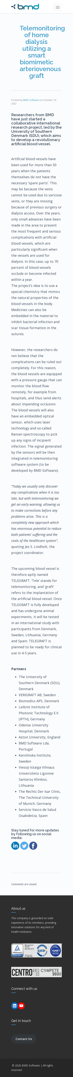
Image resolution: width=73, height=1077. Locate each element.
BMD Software (31, 100)
